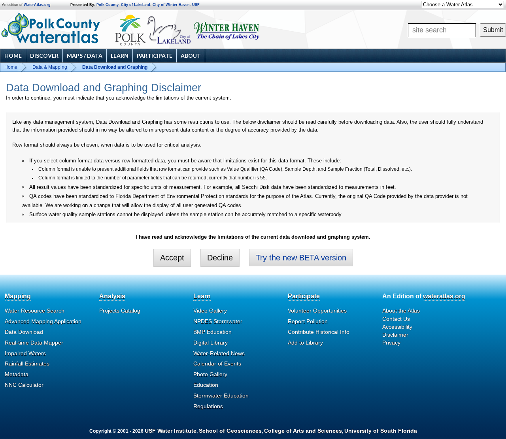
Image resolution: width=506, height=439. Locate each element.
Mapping (18, 296)
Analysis (112, 296)
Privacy (391, 342)
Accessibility (397, 327)
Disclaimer (395, 335)
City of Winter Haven (171, 5)
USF (196, 5)
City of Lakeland (135, 5)
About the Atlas (401, 310)
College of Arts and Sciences (303, 431)
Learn (119, 55)
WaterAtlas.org (37, 5)
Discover (44, 55)
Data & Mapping (49, 67)
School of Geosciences (230, 431)
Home (13, 55)
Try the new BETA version (301, 257)
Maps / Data (84, 55)
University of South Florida (380, 431)
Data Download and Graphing (114, 67)
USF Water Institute (170, 431)
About (191, 55)
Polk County (107, 5)
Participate (154, 55)
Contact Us (396, 319)
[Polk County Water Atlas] (51, 28)
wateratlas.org (444, 296)
